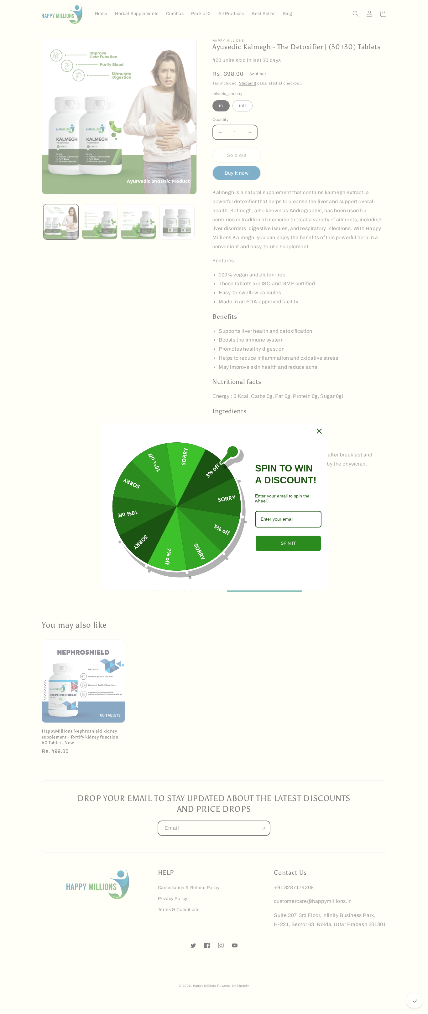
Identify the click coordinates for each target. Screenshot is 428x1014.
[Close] (319, 431)
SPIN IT (288, 543)
